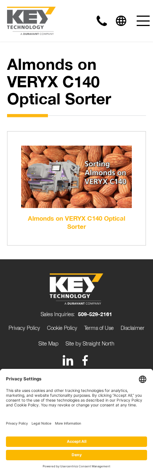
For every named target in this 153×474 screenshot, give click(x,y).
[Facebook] (85, 360)
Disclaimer (132, 328)
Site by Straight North (90, 343)
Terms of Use (99, 328)
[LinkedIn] (68, 360)
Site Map (49, 343)
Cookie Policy (62, 328)
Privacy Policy (24, 328)
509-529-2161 (95, 314)
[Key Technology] (31, 21)
